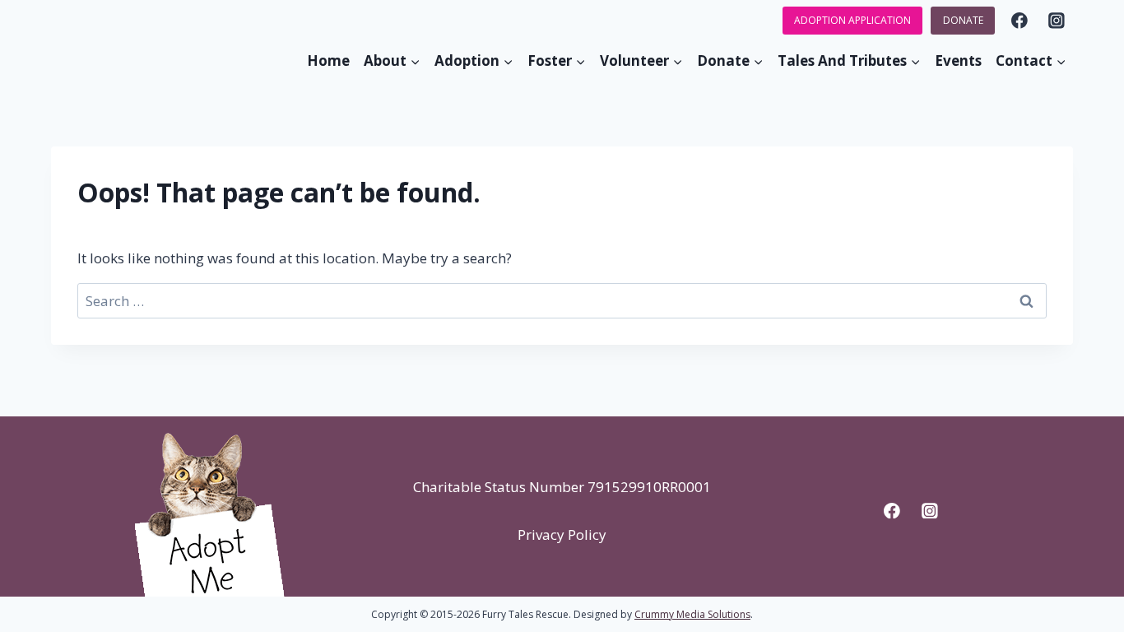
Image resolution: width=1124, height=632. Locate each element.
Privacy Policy (562, 534)
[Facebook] (1019, 20)
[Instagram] (1057, 20)
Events (958, 60)
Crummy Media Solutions (692, 614)
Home (328, 60)
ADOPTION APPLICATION (852, 20)
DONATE (963, 20)
